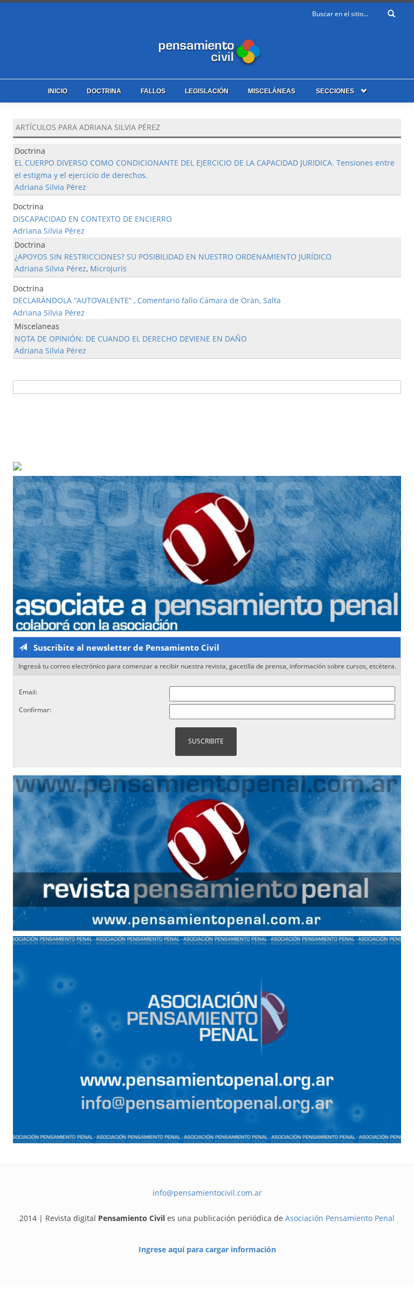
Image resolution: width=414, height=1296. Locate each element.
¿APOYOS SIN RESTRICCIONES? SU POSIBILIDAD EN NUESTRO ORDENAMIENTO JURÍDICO (173, 256)
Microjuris (108, 268)
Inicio (57, 91)
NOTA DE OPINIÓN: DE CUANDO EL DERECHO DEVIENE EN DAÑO (131, 338)
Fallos (153, 91)
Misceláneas (271, 91)
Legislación (207, 91)
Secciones (335, 91)
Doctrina (104, 91)
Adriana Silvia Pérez (50, 187)
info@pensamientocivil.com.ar (207, 1193)
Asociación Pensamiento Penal (340, 1218)
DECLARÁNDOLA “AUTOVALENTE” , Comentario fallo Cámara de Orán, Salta (147, 300)
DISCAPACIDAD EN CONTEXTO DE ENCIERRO (92, 219)
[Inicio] (207, 50)
